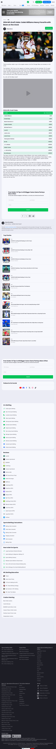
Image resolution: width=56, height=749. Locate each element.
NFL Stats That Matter (11, 592)
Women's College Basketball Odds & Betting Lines (10, 659)
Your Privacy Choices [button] (24, 705)
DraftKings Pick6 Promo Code (8, 716)
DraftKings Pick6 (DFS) (11, 501)
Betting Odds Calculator (11, 526)
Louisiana (39, 655)
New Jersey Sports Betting (12, 431)
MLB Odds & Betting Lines (7, 661)
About (20, 685)
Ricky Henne (10, 28)
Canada (39, 680)
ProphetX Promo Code (7, 702)
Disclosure (35, 745)
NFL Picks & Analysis (24, 649)
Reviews (6, 452)
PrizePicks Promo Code (7, 730)
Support (21, 697)
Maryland (39, 657)
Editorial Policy (22, 689)
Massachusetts (40, 672)
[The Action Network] (28, 2)
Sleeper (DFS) (9, 494)
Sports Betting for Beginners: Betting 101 (15, 554)
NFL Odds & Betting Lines (7, 649)
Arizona (38, 658)
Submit (28, 209)
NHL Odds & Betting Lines (7, 663)
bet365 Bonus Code (6, 690)
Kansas (38, 674)
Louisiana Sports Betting (11, 415)
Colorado (39, 660)
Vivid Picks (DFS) (9, 507)
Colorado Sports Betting (11, 424)
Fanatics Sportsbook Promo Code (9, 686)
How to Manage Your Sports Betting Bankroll (15, 567)
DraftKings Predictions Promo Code (9, 700)
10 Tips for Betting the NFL (12, 582)
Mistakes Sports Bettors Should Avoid (14, 560)
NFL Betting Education (11, 572)
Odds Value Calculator (11, 529)
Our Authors (22, 687)
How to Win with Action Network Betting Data (16, 563)
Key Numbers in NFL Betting (12, 588)
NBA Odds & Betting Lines (7, 651)
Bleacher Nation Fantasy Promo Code (10, 720)
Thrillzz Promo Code (6, 728)
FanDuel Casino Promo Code (9, 613)
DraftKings (8, 465)
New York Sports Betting (11, 411)
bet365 (7, 456)
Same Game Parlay (10, 579)
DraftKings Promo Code (7, 704)
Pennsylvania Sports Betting (12, 421)
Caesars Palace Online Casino (10, 610)
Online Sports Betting (10, 408)
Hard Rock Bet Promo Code (8, 712)
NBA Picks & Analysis (24, 651)
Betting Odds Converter (11, 532)
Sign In (53, 2)
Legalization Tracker (41, 651)
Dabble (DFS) (9, 491)
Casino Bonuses (6, 603)
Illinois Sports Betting (10, 418)
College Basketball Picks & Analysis (27, 655)
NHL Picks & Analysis (24, 659)
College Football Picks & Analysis (26, 653)
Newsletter (21, 701)
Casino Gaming (8, 597)
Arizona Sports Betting (11, 437)
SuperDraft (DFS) (9, 514)
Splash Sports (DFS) (10, 510)
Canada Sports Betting (11, 444)
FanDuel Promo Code (6, 706)
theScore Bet (8, 472)
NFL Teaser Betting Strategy (12, 585)
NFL (8, 19)
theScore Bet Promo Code (7, 708)
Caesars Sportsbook (10, 469)
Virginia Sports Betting (11, 427)
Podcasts (21, 699)
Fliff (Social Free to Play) (11, 475)
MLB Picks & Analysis (24, 657)
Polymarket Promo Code (7, 692)
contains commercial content (10, 227)
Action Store (22, 693)
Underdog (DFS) (9, 485)
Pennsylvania (40, 664)
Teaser (7, 576)
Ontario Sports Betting (11, 447)
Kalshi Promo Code (6, 696)
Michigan (39, 668)
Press (20, 695)
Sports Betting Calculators (12, 522)
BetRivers (8, 481)
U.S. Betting (7, 405)
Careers (21, 691)
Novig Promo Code (6, 698)
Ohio (38, 670)
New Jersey (39, 662)
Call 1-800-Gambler (31, 747)
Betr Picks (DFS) (9, 497)
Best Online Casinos (7, 600)
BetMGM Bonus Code (6, 688)
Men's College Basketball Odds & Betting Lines (9, 656)
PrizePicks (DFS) (9, 488)
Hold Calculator (9, 539)
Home (4, 19)
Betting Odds (9, 542)
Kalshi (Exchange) (10, 478)
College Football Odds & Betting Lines (10, 653)
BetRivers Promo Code (7, 714)
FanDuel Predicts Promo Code (8, 694)
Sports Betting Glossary (11, 557)
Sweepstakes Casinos (8, 616)
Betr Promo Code (5, 722)
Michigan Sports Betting (11, 434)
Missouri (39, 678)
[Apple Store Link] (6, 736)
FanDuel (7, 517)
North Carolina (40, 676)
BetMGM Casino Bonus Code (9, 607)
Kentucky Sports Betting (11, 440)
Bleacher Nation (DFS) (11, 504)
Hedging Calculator (10, 535)
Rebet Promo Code (6, 724)
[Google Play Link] (16, 736)
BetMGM (7, 462)
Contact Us (21, 703)
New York (39, 653)
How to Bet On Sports (10, 547)
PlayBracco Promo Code (7, 726)
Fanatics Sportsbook (10, 459)
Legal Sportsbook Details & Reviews (14, 551)
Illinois (38, 666)
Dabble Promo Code (6, 718)
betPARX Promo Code (6, 710)
